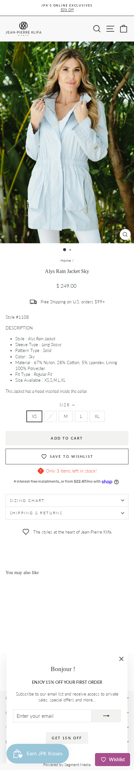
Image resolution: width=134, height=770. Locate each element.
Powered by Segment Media (67, 764)
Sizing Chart (27, 500)
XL (97, 416)
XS (34, 416)
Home (65, 260)
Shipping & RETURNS (36, 512)
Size (67, 404)
